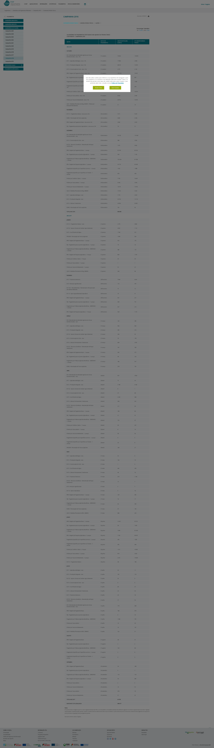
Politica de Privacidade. (118, 83)
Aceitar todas (98, 87)
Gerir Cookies (115, 87)
